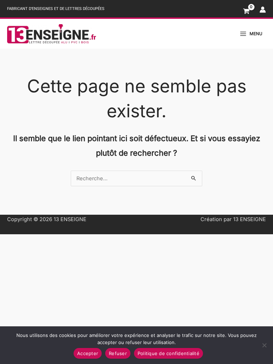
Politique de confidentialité (168, 353)
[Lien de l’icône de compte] (262, 9)
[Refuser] (264, 345)
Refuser (118, 353)
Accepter (87, 353)
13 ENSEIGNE (70, 219)
